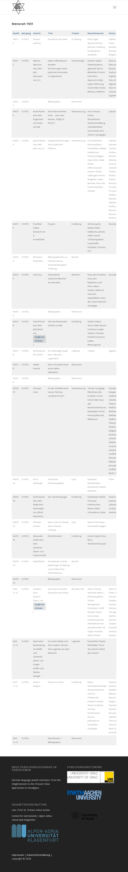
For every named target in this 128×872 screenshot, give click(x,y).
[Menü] (114, 7)
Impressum (18, 854)
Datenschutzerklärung (38, 854)
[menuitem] (114, 7)
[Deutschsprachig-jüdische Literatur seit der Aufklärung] (18, 7)
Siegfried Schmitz (39, 339)
